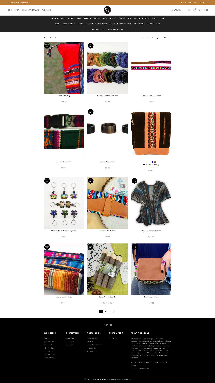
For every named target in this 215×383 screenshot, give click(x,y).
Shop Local (48, 345)
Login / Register (176, 10)
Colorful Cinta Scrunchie (107, 96)
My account (187, 2)
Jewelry (150, 24)
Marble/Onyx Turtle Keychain (63, 231)
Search (46, 338)
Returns (90, 342)
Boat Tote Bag (64, 96)
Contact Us (70, 342)
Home (9, 10)
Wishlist (195, 9)
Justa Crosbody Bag (151, 165)
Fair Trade (46, 10)
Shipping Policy (49, 354)
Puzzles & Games (115, 29)
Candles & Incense (117, 18)
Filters (166, 38)
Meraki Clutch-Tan (107, 231)
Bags (79, 18)
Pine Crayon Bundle (107, 297)
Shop (17, 10)
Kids (158, 24)
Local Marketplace (30, 10)
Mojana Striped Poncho (151, 231)
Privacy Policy (49, 348)
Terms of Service (49, 358)
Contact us (204, 2)
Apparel (71, 18)
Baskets (87, 18)
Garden (80, 24)
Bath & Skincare (58, 18)
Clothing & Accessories (139, 18)
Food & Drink (69, 24)
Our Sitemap (70, 345)
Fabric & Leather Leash (151, 96)
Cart (195, 2)
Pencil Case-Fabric (64, 297)
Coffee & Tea (158, 18)
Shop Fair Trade (49, 342)
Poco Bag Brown (151, 297)
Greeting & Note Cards (96, 24)
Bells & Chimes (100, 18)
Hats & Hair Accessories (120, 24)
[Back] (46, 24)
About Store (70, 338)
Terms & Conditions (94, 345)
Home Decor (139, 24)
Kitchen (95, 29)
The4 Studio (102, 379)
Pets (103, 29)
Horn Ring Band (107, 162)
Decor (58, 24)
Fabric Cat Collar (64, 162)
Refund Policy (49, 351)
